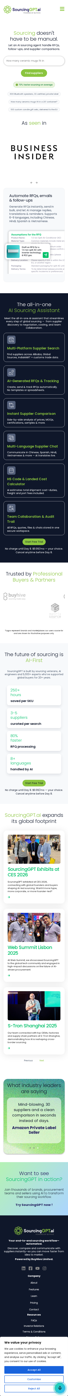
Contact (34, 1309)
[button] (31, 183)
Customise (34, 1379)
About (34, 1282)
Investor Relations (34, 1326)
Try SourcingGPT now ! (34, 1205)
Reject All (34, 1388)
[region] (34, 1366)
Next (42, 1060)
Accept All (34, 1370)
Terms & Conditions (34, 1331)
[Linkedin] (23, 1268)
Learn (34, 1296)
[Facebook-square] (30, 1268)
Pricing (34, 1302)
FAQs (34, 1320)
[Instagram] (44, 1268)
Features (34, 1289)
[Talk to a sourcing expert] (60, 1388)
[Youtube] (37, 1268)
